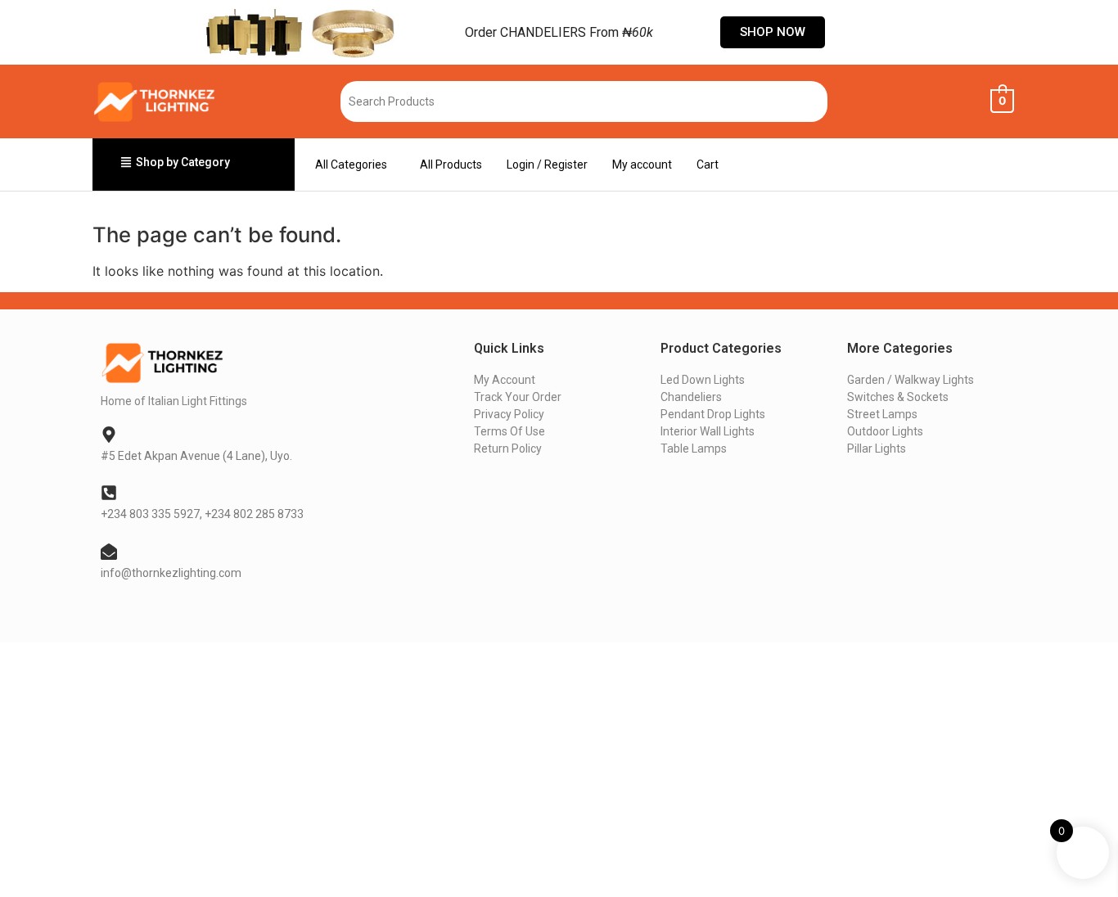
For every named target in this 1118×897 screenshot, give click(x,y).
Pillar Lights (876, 448)
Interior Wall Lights (707, 431)
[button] (355, 164)
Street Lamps (882, 414)
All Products (451, 164)
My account (642, 164)
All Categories (351, 164)
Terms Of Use (509, 431)
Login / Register (547, 164)
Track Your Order (517, 396)
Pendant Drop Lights (712, 414)
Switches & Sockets (898, 396)
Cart (707, 164)
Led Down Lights (702, 379)
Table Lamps (693, 448)
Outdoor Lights (885, 431)
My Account (504, 379)
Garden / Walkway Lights (910, 379)
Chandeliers (691, 396)
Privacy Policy (509, 414)
